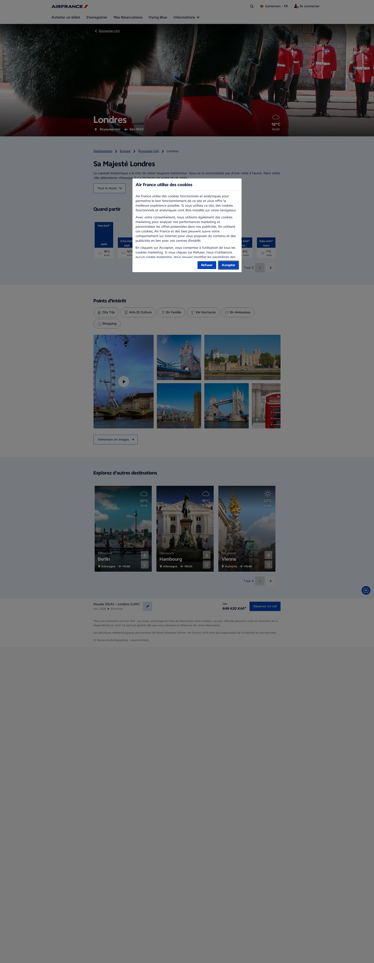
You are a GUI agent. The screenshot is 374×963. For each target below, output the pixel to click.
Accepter (228, 265)
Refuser (207, 265)
